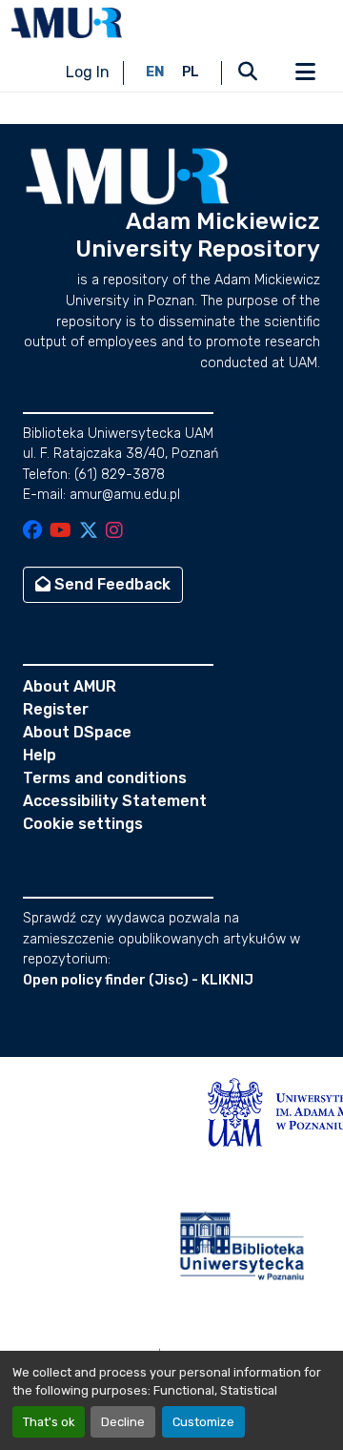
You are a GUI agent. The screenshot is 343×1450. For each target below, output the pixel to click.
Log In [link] (88, 72)
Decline (123, 1422)
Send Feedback (110, 584)
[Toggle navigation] (305, 72)
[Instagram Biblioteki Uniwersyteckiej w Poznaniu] (114, 532)
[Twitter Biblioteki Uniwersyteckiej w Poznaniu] (88, 532)
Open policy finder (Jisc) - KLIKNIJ (138, 980)
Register (56, 709)
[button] (66, 23)
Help (39, 755)
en (155, 72)
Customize (203, 1422)
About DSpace (77, 732)
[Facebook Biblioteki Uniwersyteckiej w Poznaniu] (32, 532)
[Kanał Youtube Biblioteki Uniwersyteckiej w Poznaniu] (60, 532)
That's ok (48, 1422)
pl (190, 72)
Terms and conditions (105, 778)
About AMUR (69, 686)
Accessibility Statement (115, 801)
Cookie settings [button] (83, 824)
